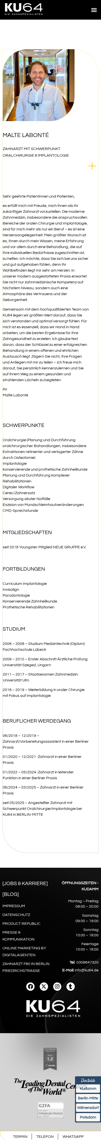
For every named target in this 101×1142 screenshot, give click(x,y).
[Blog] (10, 894)
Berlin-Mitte (88, 1098)
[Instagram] (57, 986)
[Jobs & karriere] (25, 883)
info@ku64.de (87, 970)
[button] (94, 9)
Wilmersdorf (88, 1108)
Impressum (13, 906)
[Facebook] (30, 986)
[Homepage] (24, 17)
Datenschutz (16, 915)
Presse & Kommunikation (18, 935)
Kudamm (88, 1089)
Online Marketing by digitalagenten (24, 951)
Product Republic (21, 924)
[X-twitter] (44, 986)
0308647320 (87, 962)
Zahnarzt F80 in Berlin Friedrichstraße (26, 967)
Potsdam (88, 1117)
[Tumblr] (70, 986)
